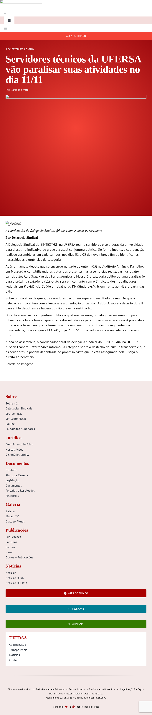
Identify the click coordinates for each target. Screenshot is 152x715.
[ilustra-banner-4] (76, 96)
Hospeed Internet (90, 706)
